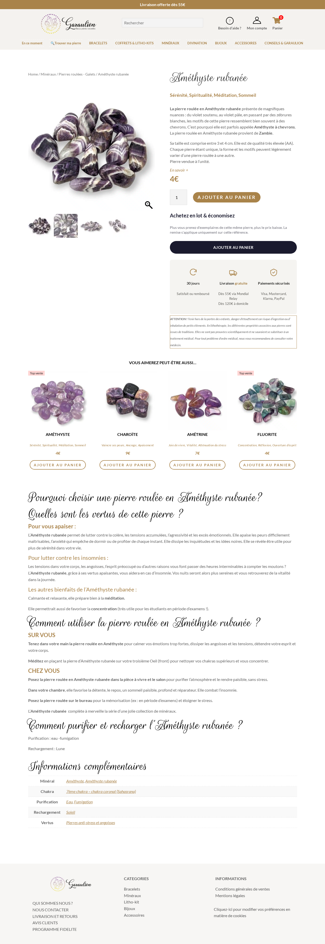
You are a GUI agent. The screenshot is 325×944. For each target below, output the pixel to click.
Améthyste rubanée (101, 781)
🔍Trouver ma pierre (66, 43)
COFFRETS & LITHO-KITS (134, 43)
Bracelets (132, 888)
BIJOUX (221, 43)
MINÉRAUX (170, 43)
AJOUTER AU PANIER (233, 247)
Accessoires (134, 915)
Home (33, 74)
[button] (149, 150)
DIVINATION (197, 43)
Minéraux (48, 74)
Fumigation (83, 801)
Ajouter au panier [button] (58, 465)
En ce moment (32, 43)
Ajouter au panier (227, 197)
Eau (69, 801)
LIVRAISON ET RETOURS (54, 916)
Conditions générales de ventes (242, 888)
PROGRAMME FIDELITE (54, 929)
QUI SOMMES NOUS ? (52, 903)
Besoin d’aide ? (229, 28)
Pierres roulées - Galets (77, 74)
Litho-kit (131, 901)
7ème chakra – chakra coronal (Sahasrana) (101, 791)
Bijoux (129, 908)
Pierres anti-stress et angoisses (90, 822)
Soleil (70, 812)
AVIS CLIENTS (45, 922)
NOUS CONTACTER (50, 909)
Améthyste (75, 781)
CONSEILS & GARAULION (284, 43)
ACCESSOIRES (245, 43)
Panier (277, 28)
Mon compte (257, 28)
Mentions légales (230, 895)
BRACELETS (98, 43)
